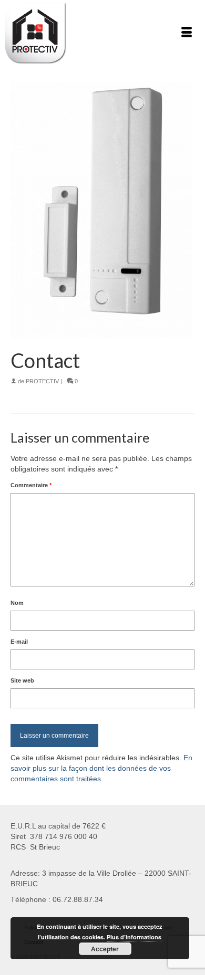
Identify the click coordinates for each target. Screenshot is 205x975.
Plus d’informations (134, 937)
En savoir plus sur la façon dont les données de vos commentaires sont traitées (101, 768)
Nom (17, 603)
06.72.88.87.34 (78, 899)
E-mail (19, 641)
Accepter (105, 948)
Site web (22, 680)
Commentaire (31, 485)
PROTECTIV (42, 381)
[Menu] (186, 33)
